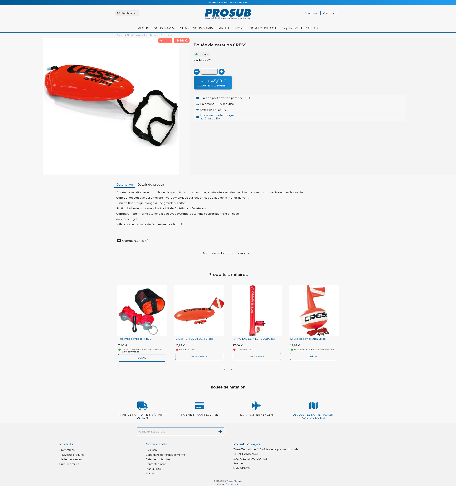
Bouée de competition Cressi (308, 338)
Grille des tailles (69, 464)
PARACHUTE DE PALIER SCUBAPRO (254, 338)
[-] (197, 72)
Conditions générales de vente (165, 454)
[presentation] (225, 368)
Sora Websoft (232, 484)
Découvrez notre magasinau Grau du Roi (218, 116)
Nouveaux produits (71, 454)
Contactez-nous (156, 464)
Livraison (151, 450)
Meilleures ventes (70, 459)
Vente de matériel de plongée (228, 2)
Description (124, 184)
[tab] (124, 185)
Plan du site (153, 468)
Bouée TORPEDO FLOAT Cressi (194, 338)
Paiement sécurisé (158, 459)
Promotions (67, 450)
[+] (222, 72)
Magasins (152, 473)
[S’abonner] (220, 431)
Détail (142, 358)
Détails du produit (151, 184)
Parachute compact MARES (134, 338)
